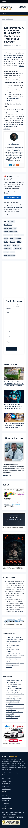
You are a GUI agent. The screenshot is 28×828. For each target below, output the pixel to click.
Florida (17, 235)
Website (8, 342)
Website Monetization (17, 152)
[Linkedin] (10, 165)
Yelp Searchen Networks (13, 657)
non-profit (20, 120)
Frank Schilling (20, 589)
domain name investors (11, 124)
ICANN (6, 238)
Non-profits (16, 245)
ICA (22, 235)
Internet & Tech (6, 781)
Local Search (5, 800)
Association (11, 221)
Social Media (5, 786)
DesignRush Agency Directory (15, 639)
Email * (8, 337)
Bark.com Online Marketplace (15, 655)
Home (3, 19)
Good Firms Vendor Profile (14, 637)
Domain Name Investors (10, 231)
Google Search (6, 783)
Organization (7, 248)
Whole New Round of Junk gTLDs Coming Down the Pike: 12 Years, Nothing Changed (14, 383)
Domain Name (8, 224)
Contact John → (7, 475)
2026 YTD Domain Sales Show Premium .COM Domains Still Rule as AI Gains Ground (14, 425)
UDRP (12, 252)
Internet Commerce (15, 238)
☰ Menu (4, 1)
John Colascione (18, 147)
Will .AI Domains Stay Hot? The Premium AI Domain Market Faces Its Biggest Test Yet (14, 406)
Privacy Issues (6, 806)
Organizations (18, 248)
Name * (8, 332)
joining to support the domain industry (15, 98)
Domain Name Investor (10, 228)
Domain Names (9, 19)
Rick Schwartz (9, 597)
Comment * (9, 312)
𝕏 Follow (4, 817)
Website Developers (9, 255)
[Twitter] (14, 165)
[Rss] (17, 165)
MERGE (21, 66)
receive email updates (14, 207)
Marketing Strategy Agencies (15, 663)
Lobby (6, 241)
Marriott (12, 241)
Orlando (6, 252)
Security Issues (6, 789)
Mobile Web (5, 803)
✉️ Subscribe (20, 817)
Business (4, 795)
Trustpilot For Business (13, 653)
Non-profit (7, 245)
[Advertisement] (14, 276)
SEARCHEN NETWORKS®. (13, 150)
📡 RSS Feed (11, 817)
